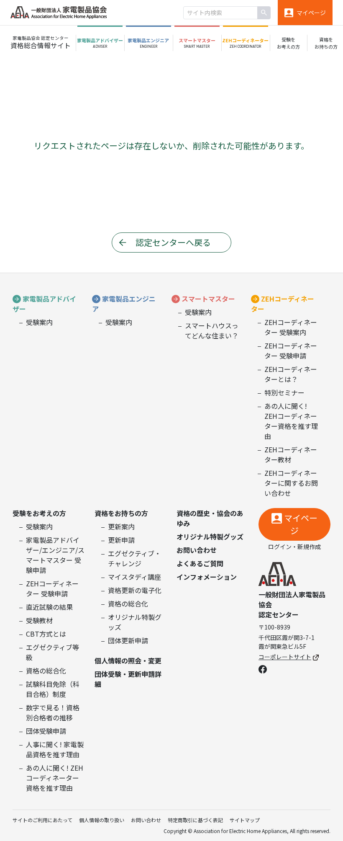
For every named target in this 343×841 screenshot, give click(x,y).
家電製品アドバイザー (44, 304)
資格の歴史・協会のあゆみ (210, 518)
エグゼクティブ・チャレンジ (134, 558)
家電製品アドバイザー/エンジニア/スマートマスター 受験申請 (55, 555)
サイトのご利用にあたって (42, 819)
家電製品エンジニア (124, 304)
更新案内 (121, 526)
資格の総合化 (46, 671)
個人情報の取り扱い (101, 819)
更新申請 (121, 540)
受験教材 (39, 620)
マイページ (300, 524)
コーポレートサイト (285, 657)
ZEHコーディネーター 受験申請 (290, 351)
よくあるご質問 (200, 563)
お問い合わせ (197, 550)
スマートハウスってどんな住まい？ (211, 330)
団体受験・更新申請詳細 (128, 679)
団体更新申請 (128, 640)
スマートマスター (208, 299)
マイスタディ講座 (134, 577)
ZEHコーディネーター (282, 304)
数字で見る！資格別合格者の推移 (52, 712)
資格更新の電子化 (134, 590)
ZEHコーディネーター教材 (290, 454)
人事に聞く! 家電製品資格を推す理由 (55, 749)
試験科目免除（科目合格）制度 (52, 689)
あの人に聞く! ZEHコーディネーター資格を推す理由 (291, 421)
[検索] (264, 12)
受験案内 (39, 322)
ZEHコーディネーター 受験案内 (290, 327)
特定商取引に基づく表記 (195, 819)
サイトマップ (245, 819)
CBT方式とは (46, 634)
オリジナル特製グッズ (134, 622)
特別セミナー (284, 392)
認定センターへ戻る (173, 242)
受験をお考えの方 (39, 513)
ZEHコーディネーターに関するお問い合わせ (291, 483)
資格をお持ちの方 (121, 513)
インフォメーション (207, 577)
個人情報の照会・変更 (128, 660)
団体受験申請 (46, 731)
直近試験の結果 (49, 607)
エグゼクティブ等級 (52, 652)
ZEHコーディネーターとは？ (290, 374)
